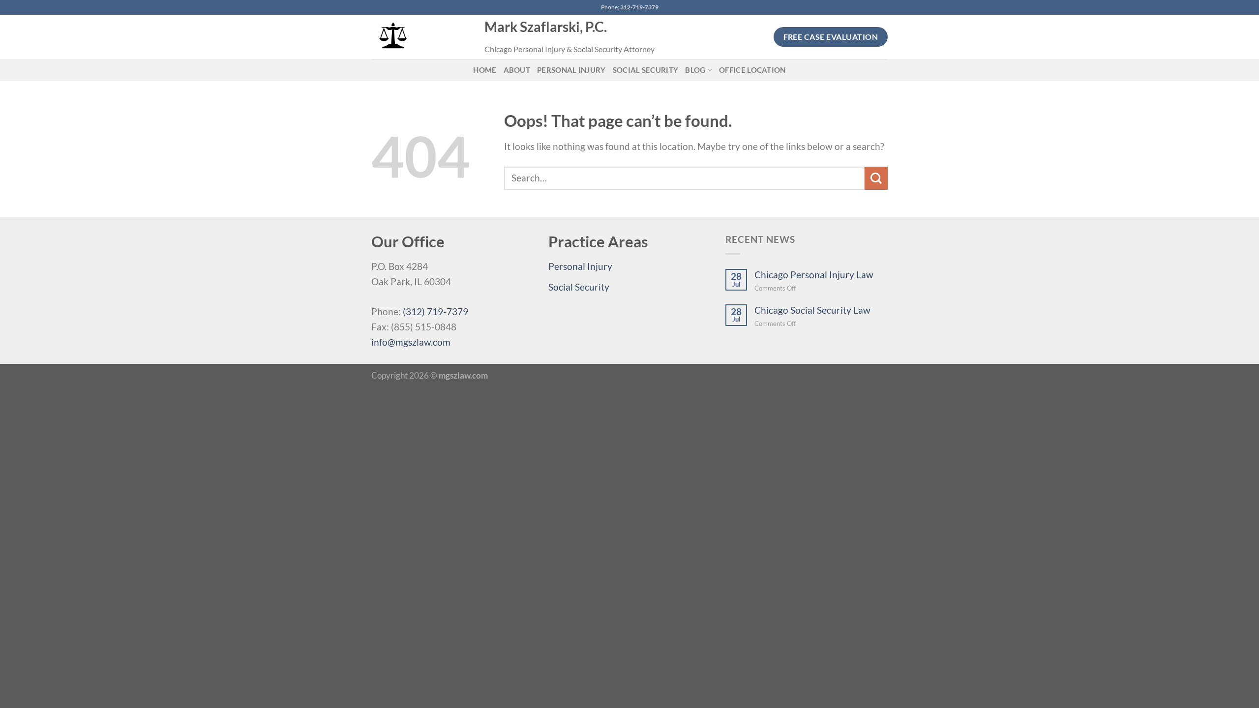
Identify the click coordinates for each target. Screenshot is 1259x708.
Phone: (630, 7)
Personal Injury (571, 69)
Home (484, 69)
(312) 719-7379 (435, 311)
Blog (695, 69)
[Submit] (876, 178)
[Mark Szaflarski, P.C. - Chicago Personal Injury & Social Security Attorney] (420, 37)
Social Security (646, 69)
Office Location (752, 69)
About (517, 69)
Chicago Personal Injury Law (813, 274)
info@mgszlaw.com (410, 342)
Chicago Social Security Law (812, 310)
